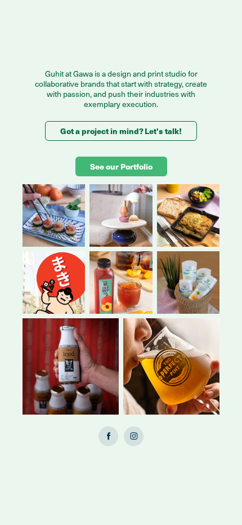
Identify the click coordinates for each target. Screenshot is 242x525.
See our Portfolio (121, 166)
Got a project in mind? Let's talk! (121, 130)
